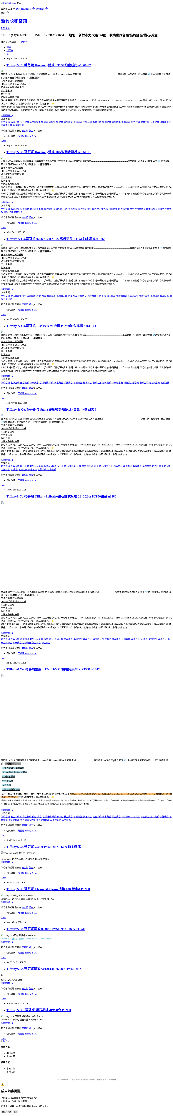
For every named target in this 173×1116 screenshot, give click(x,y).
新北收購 (24, 466)
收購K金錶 (154, 383)
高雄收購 (32, 469)
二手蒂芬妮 (56, 820)
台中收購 (51, 469)
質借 (38, 296)
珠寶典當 (107, 639)
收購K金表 (144, 296)
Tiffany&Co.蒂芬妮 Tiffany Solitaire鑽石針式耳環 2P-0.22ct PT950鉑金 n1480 (61, 496)
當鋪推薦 (53, 122)
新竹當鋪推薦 (36, 122)
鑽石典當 (87, 816)
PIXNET (66, 1080)
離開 (15, 1112)
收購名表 (23, 469)
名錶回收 (15, 122)
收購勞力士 (62, 296)
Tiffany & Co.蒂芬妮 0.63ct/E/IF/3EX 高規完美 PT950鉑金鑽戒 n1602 (55, 239)
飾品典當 (36, 642)
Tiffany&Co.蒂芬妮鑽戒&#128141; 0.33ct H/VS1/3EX (44, 969)
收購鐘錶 (155, 296)
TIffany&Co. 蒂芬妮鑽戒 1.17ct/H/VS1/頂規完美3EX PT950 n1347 (53, 669)
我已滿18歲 (6, 1112)
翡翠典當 (17, 642)
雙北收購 (154, 816)
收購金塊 (144, 383)
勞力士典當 (102, 209)
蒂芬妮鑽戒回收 (28, 820)
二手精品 (66, 820)
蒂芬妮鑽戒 (14, 820)
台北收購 (61, 466)
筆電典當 (153, 639)
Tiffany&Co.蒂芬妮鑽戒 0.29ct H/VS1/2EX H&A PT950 (45, 929)
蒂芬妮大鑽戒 (43, 820)
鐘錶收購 (8, 212)
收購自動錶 (18, 125)
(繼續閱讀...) (7, 115)
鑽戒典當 (116, 639)
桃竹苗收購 (114, 209)
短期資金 (111, 296)
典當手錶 (125, 209)
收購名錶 (82, 209)
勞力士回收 (16, 296)
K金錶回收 (133, 296)
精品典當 (116, 816)
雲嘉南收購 (6, 125)
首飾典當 (27, 642)
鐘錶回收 (164, 296)
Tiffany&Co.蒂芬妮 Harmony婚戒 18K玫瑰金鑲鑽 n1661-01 (48, 152)
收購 (61, 122)
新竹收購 (135, 122)
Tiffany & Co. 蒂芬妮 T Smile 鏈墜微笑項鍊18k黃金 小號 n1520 (51, 409)
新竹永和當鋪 (14, 21)
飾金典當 (46, 642)
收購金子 (18, 212)
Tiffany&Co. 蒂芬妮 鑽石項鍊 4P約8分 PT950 (38, 1010)
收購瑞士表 (122, 296)
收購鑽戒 (24, 639)
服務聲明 (112, 1080)
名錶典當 (5, 469)
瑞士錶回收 (152, 209)
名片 (8, 54)
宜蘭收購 (42, 469)
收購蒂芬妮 (58, 816)
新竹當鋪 (5, 122)
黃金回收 (97, 122)
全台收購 (24, 122)
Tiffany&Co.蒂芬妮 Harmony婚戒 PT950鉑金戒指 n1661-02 (48, 65)
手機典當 (87, 122)
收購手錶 (145, 122)
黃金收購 (116, 122)
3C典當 (14, 469)
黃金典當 (68, 122)
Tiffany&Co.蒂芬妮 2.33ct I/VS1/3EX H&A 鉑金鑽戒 (43, 846)
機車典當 (126, 122)
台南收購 (166, 466)
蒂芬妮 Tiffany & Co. (27, 136)
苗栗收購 (154, 122)
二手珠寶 (135, 816)
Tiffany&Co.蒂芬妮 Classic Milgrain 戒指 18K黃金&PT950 (48, 889)
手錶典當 (78, 122)
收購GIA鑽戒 (50, 466)
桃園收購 (107, 122)
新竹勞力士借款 (138, 209)
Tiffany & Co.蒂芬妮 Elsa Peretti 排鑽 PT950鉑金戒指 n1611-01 (51, 326)
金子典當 (162, 639)
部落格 (9, 50)
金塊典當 (135, 639)
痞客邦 (25, 131)
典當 (46, 122)
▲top (3, 141)
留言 (31, 131)
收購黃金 (48, 209)
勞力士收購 (26, 816)
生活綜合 (23, 42)
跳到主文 (5, 28)
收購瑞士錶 (165, 122)
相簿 (8, 47)
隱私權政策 (101, 1080)
